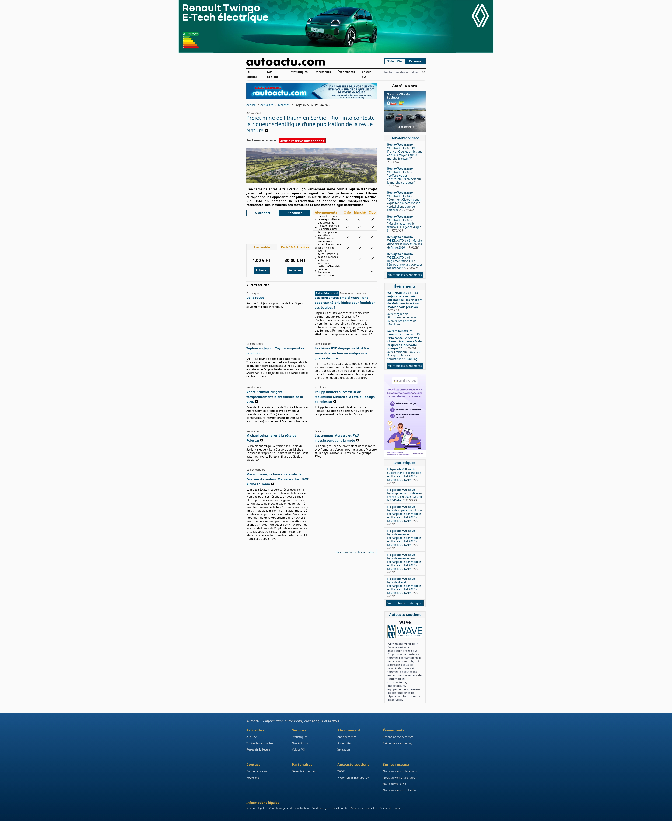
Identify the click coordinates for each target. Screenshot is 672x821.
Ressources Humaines (353, 293)
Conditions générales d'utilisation (289, 808)
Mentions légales (256, 808)
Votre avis (253, 777)
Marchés (284, 105)
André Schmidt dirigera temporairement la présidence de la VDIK (274, 397)
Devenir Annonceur (305, 771)
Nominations (253, 387)
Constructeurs (254, 343)
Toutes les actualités (259, 743)
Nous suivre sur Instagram (400, 777)
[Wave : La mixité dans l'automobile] (404, 631)
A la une (251, 737)
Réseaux (319, 431)
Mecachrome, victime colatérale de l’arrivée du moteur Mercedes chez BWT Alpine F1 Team (277, 479)
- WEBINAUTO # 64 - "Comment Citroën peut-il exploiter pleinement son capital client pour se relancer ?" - (404, 201)
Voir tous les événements (405, 275)
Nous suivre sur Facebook (400, 771)
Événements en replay (397, 743)
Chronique (252, 293)
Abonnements (346, 737)
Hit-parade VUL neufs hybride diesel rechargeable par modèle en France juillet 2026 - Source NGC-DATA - (404, 587)
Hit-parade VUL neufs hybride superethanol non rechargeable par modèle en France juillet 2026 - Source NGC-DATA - (404, 515)
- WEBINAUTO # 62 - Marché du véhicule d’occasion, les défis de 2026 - (405, 242)
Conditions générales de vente (330, 808)
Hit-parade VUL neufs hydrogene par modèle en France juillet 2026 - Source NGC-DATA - (405, 495)
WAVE (341, 771)
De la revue (255, 298)
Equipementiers (255, 469)
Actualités (266, 105)
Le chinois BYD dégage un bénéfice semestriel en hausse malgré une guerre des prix (342, 353)
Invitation (343, 749)
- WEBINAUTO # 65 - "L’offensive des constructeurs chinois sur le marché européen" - (404, 177)
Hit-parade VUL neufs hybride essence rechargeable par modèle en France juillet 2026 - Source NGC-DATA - (404, 539)
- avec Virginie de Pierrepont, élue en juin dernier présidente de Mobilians (404, 308)
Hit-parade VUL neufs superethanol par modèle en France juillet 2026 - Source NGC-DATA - (404, 476)
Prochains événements (398, 737)
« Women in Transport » (353, 777)
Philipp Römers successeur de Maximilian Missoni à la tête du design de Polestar (345, 397)
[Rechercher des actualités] (424, 72)
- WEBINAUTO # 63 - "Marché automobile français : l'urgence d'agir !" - (404, 223)
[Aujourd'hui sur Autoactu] (311, 62)
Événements (346, 72)
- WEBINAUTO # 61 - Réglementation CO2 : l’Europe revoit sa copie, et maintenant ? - (404, 261)
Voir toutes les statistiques (405, 603)
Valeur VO (366, 74)
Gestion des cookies (390, 808)
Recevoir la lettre (258, 749)
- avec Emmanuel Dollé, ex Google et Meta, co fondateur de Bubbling (404, 345)
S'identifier (394, 61)
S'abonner (416, 61)
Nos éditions (272, 74)
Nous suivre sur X (394, 784)
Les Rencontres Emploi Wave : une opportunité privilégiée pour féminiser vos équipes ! (345, 303)
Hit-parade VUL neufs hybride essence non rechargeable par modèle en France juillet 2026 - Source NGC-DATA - (404, 563)
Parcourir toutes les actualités (355, 552)
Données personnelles (363, 808)
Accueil (251, 105)
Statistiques (299, 72)
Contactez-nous (256, 771)
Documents (323, 72)
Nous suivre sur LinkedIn (399, 790)
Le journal (251, 74)
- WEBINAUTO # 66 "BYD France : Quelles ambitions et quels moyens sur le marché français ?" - (404, 153)
